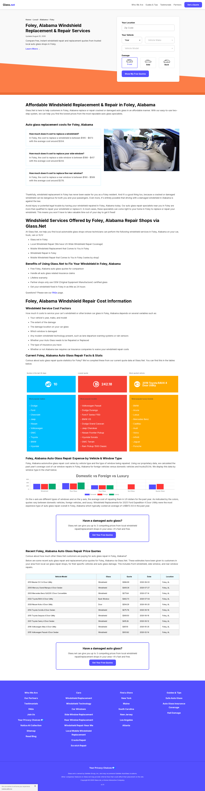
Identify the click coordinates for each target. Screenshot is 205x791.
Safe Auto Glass (174, 698)
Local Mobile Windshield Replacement (79, 733)
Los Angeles (126, 720)
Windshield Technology (78, 703)
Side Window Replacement (79, 714)
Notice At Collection (31, 725)
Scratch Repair (79, 745)
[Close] (34, 786)
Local (35, 19)
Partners (177, 5)
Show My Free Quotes (135, 74)
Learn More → (33, 49)
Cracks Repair (78, 740)
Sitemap (31, 731)
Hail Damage (174, 713)
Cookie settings (7, 789)
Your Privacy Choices (29, 720)
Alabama (44, 19)
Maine (126, 703)
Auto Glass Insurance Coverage (174, 705)
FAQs (54, 292)
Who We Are (137, 5)
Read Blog (31, 736)
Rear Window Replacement (78, 720)
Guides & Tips (152, 5)
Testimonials (165, 5)
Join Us (31, 714)
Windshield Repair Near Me (78, 725)
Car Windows (79, 709)
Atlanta (126, 725)
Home (28, 19)
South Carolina (126, 709)
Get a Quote (193, 5)
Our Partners (31, 698)
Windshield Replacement (78, 698)
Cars (78, 692)
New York (126, 698)
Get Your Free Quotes (102, 535)
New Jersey (126, 714)
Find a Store (126, 692)
